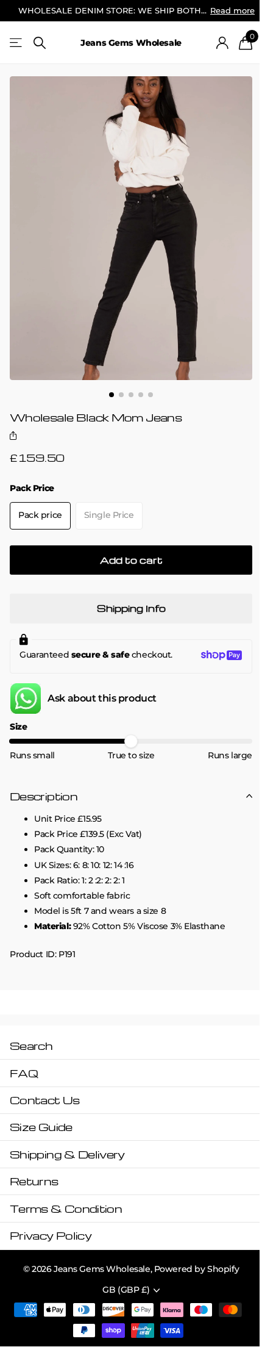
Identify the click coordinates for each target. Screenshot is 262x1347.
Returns (34, 1181)
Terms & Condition (66, 1208)
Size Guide (41, 1126)
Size (18, 726)
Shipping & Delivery (67, 1154)
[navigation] (111, 395)
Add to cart (131, 560)
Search (31, 1045)
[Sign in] (222, 42)
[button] (15, 437)
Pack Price (32, 488)
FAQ (24, 1073)
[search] (40, 43)
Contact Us (45, 1100)
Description (43, 796)
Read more (232, 10)
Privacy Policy (50, 1235)
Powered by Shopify (196, 1268)
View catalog (17, 43)
